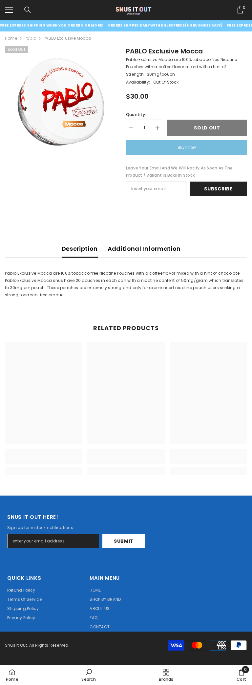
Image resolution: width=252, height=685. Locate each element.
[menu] (9, 10)
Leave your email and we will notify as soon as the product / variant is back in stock (179, 171)
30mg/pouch (161, 74)
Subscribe (218, 189)
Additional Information (144, 249)
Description (80, 249)
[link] (43, 460)
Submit (124, 541)
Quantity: (136, 114)
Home (11, 38)
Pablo (30, 38)
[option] (60, 101)
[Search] (28, 10)
